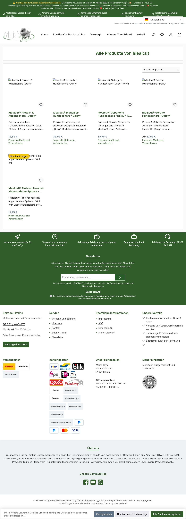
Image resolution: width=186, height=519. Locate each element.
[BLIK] (78, 366)
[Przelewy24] (74, 382)
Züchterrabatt (59, 332)
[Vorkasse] (55, 390)
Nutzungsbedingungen (92, 286)
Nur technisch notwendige (132, 514)
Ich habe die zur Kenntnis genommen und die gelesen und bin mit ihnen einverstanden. (94, 297)
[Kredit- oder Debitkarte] (70, 430)
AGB (126, 296)
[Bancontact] (65, 366)
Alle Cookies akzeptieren (167, 514)
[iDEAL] (65, 374)
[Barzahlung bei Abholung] (55, 398)
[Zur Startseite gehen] (19, 34)
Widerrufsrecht (106, 332)
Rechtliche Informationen (112, 312)
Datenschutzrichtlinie (119, 283)
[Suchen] (153, 35)
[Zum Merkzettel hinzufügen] (41, 104)
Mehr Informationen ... (14, 515)
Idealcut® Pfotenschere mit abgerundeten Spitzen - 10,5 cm (26, 190)
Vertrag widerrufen (16, 344)
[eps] (54, 374)
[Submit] (120, 277)
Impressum (104, 318)
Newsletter (58, 337)
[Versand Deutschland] (9, 366)
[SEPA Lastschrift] (54, 366)
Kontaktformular (31, 335)
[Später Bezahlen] (54, 430)
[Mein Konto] (170, 35)
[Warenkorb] (179, 35)
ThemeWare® (120, 503)
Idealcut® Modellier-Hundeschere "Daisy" (67, 114)
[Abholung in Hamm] (23, 366)
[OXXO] (56, 382)
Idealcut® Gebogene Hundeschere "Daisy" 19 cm (113, 114)
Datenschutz (105, 327)
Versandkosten (84, 500)
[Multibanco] (73, 374)
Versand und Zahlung (64, 318)
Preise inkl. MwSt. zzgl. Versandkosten (19, 141)
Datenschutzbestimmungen (79, 296)
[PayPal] (79, 422)
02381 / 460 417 (14, 324)
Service (54, 312)
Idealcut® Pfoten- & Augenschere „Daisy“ (22, 114)
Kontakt (56, 327)
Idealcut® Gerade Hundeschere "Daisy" (156, 114)
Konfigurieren (104, 514)
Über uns (57, 323)
